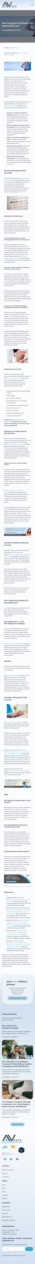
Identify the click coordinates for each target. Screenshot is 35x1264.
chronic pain (22, 192)
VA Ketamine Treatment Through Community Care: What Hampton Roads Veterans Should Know (16, 1104)
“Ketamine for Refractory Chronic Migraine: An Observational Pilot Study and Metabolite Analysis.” (18, 944)
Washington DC (6, 1217)
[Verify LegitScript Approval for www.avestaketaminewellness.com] (21, 1150)
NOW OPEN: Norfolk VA (8, 1220)
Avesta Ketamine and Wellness (13, 722)
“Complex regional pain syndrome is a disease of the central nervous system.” (17, 932)
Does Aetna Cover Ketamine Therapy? (10, 1026)
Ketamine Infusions (8, 1170)
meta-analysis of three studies (14, 643)
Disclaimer (21, 1259)
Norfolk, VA (17, 754)
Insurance (5, 1195)
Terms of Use (14, 1259)
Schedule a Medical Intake (17, 998)
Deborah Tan (14, 48)
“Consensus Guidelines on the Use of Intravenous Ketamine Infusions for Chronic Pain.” (18, 911)
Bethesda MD (6, 1206)
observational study (12, 675)
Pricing (4, 1191)
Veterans (4, 1198)
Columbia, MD (21, 752)
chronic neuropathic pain (13, 378)
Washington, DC (11, 752)
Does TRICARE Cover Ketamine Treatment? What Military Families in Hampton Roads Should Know (17, 1064)
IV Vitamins (5, 1176)
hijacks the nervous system (16, 444)
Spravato (4, 1173)
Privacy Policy (5, 1259)
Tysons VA (5, 1213)
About (4, 1185)
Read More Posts (17, 1124)
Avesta (24, 382)
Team (3, 1188)
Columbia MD (6, 1210)
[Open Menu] (32, 5)
